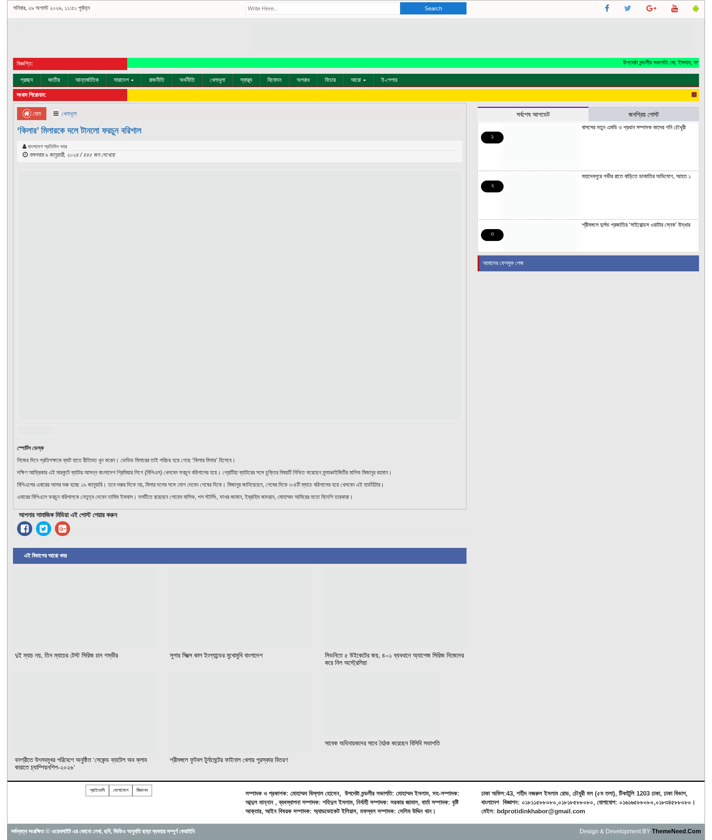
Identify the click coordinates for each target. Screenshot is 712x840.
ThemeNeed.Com (676, 831)
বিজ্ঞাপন (142, 790)
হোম (36, 113)
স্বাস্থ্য (246, 80)
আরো (356, 80)
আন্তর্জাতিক (87, 80)
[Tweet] (43, 528)
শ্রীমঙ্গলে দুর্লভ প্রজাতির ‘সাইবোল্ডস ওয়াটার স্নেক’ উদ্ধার (636, 225)
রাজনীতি (156, 80)
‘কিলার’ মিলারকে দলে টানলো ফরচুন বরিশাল (79, 130)
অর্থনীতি (187, 80)
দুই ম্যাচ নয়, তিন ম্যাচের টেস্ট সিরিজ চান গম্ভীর (66, 655)
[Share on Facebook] (24, 528)
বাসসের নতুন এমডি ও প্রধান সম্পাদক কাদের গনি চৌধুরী (634, 127)
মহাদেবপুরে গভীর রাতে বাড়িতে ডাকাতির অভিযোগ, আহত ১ (636, 176)
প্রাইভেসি (97, 790)
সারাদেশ (122, 80)
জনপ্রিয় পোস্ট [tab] (644, 114)
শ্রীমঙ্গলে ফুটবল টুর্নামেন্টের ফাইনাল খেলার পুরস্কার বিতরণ (229, 760)
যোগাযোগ (120, 790)
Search (433, 8)
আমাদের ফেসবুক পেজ (503, 263)
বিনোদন (274, 80)
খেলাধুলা (217, 80)
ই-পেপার (389, 80)
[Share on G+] (62, 528)
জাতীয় (54, 80)
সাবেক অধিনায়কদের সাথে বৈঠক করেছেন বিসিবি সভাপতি (382, 743)
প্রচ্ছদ (26, 80)
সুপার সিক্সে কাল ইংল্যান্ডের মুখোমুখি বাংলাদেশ (216, 655)
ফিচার (330, 80)
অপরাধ (303, 80)
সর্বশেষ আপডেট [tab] (533, 114)
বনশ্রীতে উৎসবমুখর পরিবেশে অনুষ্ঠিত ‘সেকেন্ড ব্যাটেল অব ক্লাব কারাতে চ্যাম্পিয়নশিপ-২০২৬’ (81, 763)
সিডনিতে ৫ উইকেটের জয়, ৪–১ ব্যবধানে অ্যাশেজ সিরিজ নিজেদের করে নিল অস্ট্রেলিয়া (394, 659)
